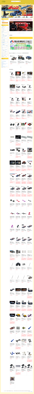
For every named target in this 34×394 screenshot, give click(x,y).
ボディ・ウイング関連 (4, 51)
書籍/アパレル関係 (4, 55)
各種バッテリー (3, 37)
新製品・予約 (3, 27)
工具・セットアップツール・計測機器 (4, 44)
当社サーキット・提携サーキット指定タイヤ (4, 50)
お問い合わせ (20, 16)
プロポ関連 (3, 34)
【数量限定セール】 (4, 26)
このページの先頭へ (30, 391)
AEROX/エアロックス (4, 64)
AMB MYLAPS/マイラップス (4, 66)
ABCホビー (3, 62)
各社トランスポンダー (4, 52)
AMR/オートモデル (4, 67)
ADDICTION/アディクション (5, 63)
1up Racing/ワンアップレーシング (5, 60)
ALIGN (2, 65)
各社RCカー (3, 31)
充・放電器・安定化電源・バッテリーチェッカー (4, 36)
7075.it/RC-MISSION (4, 61)
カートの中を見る (5, 22)
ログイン (29, 16)
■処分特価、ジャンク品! (4, 56)
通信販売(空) (13, 16)
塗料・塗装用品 (3, 40)
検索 (19, 1)
